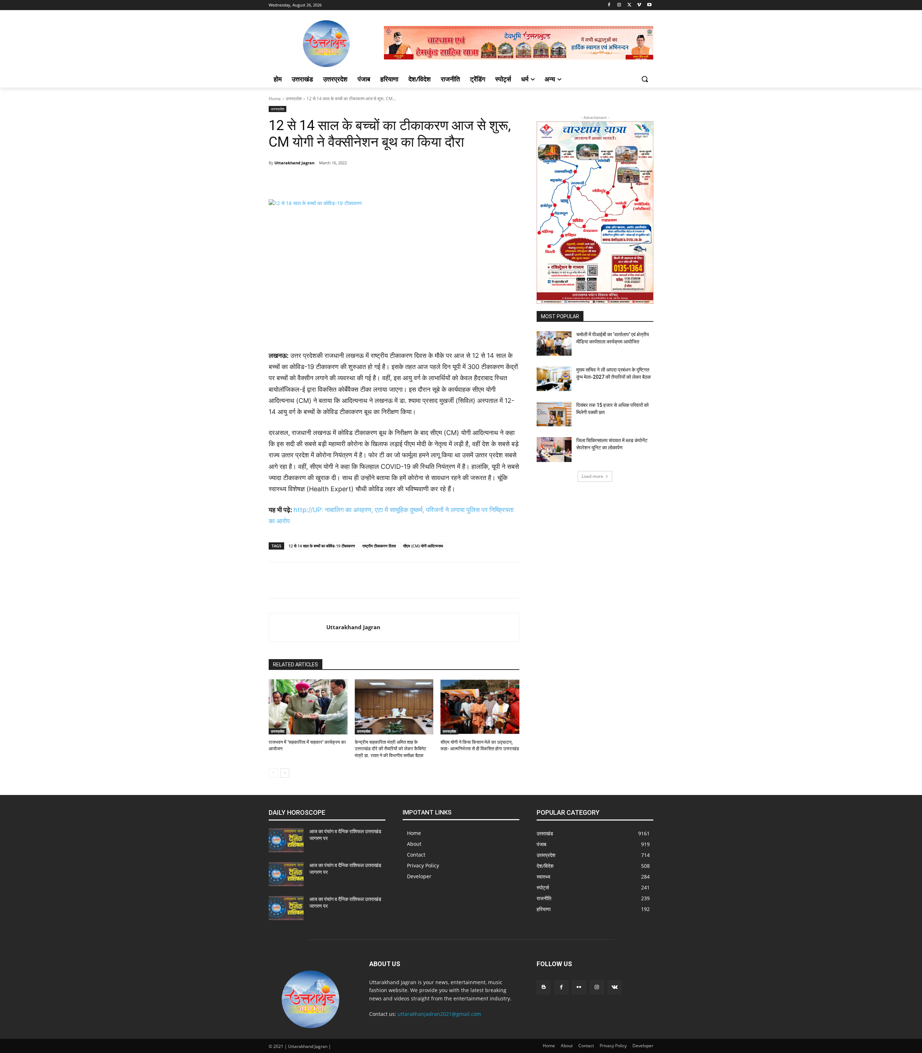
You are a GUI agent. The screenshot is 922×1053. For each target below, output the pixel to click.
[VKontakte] (615, 987)
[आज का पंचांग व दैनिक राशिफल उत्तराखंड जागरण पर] (286, 840)
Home (275, 98)
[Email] (401, 181)
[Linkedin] (384, 181)
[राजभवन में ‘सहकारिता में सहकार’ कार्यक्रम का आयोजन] (308, 706)
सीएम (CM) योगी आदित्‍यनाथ (423, 545)
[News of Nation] (326, 43)
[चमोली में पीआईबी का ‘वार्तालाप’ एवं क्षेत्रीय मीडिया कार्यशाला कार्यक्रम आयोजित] (554, 343)
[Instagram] (619, 5)
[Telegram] (335, 181)
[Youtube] (649, 5)
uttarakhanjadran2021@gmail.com (439, 1013)
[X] (629, 5)
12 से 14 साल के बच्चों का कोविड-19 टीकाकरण (321, 545)
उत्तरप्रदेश (294, 98)
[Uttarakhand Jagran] (298, 627)
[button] (644, 79)
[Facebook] (609, 5)
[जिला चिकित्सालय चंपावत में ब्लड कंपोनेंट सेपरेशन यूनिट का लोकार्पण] (554, 449)
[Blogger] (544, 987)
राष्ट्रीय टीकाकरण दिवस (379, 545)
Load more (592, 476)
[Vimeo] (639, 5)
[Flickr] (579, 987)
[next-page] (284, 773)
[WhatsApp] (368, 181)
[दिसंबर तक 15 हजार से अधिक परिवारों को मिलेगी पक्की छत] (554, 414)
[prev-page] (273, 773)
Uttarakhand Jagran (294, 162)
